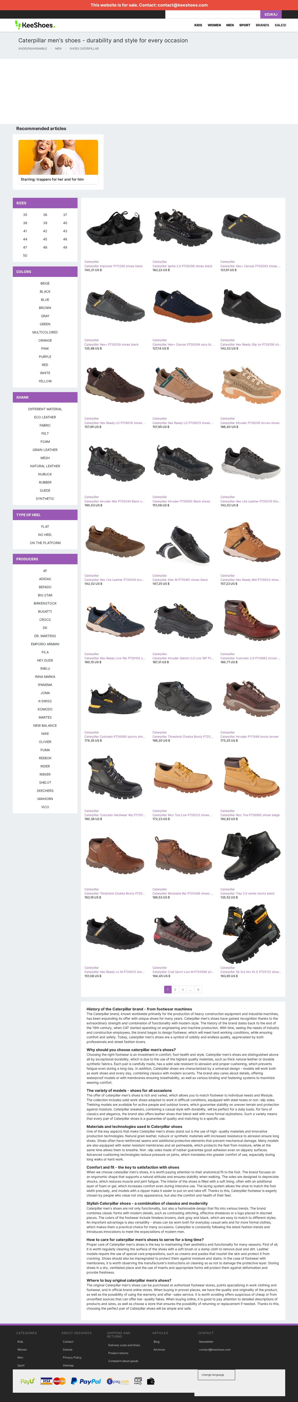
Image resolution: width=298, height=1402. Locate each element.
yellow (45, 381)
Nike (45, 734)
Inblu (45, 668)
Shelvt (45, 782)
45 (45, 239)
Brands (262, 25)
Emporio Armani (45, 644)
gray (45, 316)
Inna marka (45, 677)
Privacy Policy (72, 1357)
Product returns (118, 1353)
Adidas (45, 579)
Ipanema (45, 685)
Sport (20, 1365)
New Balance (45, 725)
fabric (45, 425)
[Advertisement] (139, 91)
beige (45, 283)
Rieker (45, 774)
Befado (45, 587)
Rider (45, 766)
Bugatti (45, 611)
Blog (156, 1341)
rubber (45, 482)
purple (45, 357)
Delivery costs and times (124, 1345)
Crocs (45, 620)
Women (22, 1349)
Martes (45, 717)
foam (45, 442)
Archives (159, 1349)
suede (45, 490)
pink (45, 348)
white (45, 373)
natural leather (45, 466)
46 (65, 239)
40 (65, 223)
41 (25, 231)
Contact (68, 1341)
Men (20, 1357)
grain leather (45, 450)
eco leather (45, 417)
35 (25, 215)
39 (45, 223)
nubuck (45, 474)
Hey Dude (45, 660)
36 (45, 215)
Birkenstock (45, 603)
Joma (45, 693)
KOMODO (45, 709)
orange (45, 340)
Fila (45, 652)
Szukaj (271, 14)
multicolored (45, 332)
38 (25, 223)
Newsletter (206, 1341)
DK (45, 628)
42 (45, 231)
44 (25, 239)
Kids (20, 1341)
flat (45, 526)
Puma (45, 750)
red (45, 365)
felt (45, 433)
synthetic (45, 499)
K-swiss (45, 701)
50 (25, 255)
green (45, 324)
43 (65, 231)
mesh (45, 458)
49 (65, 247)
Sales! (280, 25)
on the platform (45, 543)
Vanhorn (45, 799)
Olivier (45, 742)
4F (45, 571)
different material (45, 409)
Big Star (45, 595)
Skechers (45, 791)
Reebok (45, 758)
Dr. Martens (45, 636)
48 (45, 247)
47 (25, 247)
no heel (45, 535)
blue (45, 300)
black (45, 291)
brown (45, 308)
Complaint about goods (123, 1361)
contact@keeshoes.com (183, 5)
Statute (67, 1349)
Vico (45, 807)
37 (65, 215)
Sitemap (68, 1365)
